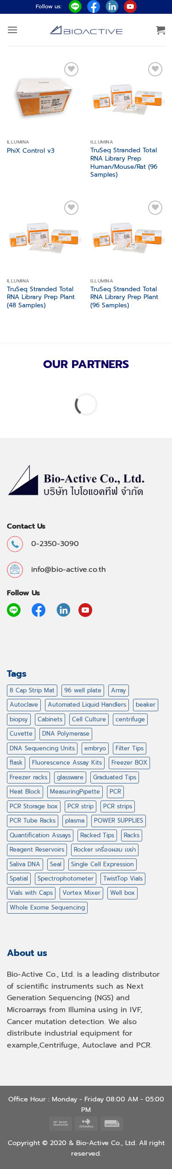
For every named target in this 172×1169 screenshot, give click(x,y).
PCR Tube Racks (32, 820)
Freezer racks (28, 777)
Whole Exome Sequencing (47, 907)
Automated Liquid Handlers (87, 704)
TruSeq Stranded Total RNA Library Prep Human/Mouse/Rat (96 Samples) (123, 162)
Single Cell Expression (102, 864)
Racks (131, 835)
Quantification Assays (40, 835)
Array (118, 690)
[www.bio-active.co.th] (86, 30)
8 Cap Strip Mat (32, 690)
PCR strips (117, 806)
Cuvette (21, 733)
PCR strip (80, 806)
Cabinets (50, 719)
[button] (12, 29)
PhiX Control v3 (31, 151)
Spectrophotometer (66, 878)
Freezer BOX (129, 762)
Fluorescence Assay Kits (67, 762)
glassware (70, 777)
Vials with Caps (31, 892)
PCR (115, 791)
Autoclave (24, 704)
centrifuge (130, 719)
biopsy (19, 719)
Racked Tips (97, 835)
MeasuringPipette (75, 791)
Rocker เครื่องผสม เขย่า (105, 849)
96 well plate (82, 690)
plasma (74, 820)
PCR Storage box (34, 806)
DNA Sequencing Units (42, 748)
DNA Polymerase (65, 733)
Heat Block (25, 791)
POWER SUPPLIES (118, 820)
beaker (145, 704)
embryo (95, 748)
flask (16, 762)
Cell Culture (89, 719)
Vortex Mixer (81, 892)
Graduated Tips (114, 777)
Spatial (19, 878)
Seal (55, 864)
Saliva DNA (25, 864)
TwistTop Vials (123, 878)
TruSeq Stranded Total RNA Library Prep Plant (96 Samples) (124, 297)
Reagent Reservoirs (37, 849)
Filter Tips (130, 748)
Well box (122, 892)
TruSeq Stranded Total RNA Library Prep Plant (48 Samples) (41, 297)
